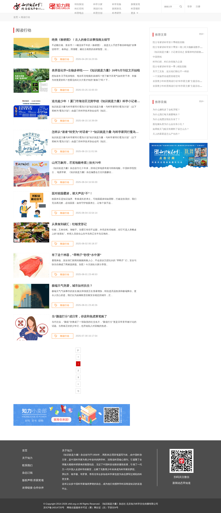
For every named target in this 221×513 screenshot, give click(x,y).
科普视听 (135, 8)
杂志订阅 (27, 472)
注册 (198, 6)
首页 (15, 17)
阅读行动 (97, 8)
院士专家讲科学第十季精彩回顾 (168, 42)
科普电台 (79, 13)
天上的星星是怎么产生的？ (166, 134)
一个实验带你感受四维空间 (166, 76)
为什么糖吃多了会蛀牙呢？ (166, 109)
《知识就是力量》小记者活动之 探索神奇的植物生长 (179, 52)
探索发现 (135, 4)
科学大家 (97, 4)
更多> (201, 34)
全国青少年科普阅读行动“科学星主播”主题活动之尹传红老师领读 (185, 86)
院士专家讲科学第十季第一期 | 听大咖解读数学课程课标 (181, 47)
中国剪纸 (157, 57)
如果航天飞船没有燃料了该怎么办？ (171, 129)
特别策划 (79, 4)
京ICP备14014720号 (54, 507)
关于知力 (27, 458)
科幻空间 (79, 8)
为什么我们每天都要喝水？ (166, 114)
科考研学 (116, 13)
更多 (133, 13)
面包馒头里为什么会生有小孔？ (168, 124)
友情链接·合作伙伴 (33, 487)
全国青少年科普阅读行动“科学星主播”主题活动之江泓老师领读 (184, 81)
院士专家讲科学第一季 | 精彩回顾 (169, 66)
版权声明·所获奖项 (33, 480)
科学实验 (116, 4)
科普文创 (97, 13)
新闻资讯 (116, 8)
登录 (189, 6)
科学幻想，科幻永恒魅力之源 (167, 61)
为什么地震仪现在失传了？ (166, 119)
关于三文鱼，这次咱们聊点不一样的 (171, 71)
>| (78, 391)
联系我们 (27, 465)
